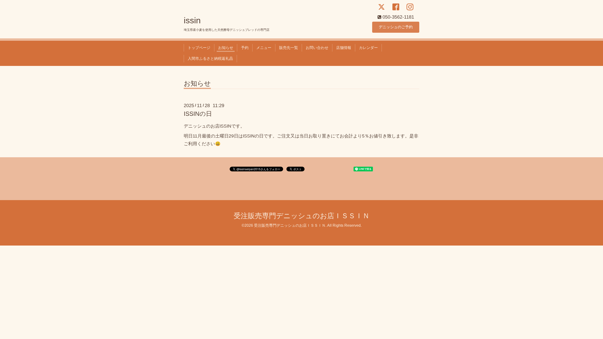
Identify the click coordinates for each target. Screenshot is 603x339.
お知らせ (225, 48)
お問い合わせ (317, 48)
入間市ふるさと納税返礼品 (210, 58)
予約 (245, 48)
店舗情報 (343, 48)
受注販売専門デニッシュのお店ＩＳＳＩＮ (302, 216)
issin (192, 20)
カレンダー (368, 48)
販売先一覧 (288, 48)
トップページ (199, 48)
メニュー (263, 48)
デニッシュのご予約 (396, 27)
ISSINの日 (198, 113)
